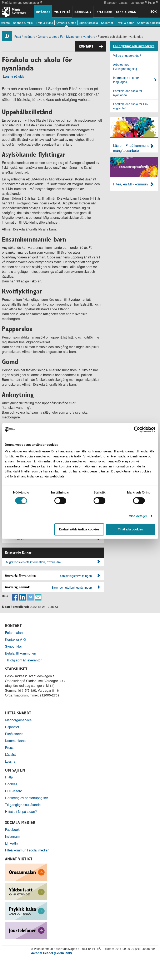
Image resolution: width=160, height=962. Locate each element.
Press (9, 747)
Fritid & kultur (44, 22)
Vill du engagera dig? (127, 55)
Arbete (5, 22)
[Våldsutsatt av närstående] (26, 891)
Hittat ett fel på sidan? (21, 811)
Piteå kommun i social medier (27, 850)
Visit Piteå (62, 12)
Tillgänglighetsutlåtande (23, 804)
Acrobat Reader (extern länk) (51, 953)
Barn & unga (126, 12)
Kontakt (86, 46)
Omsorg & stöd (66, 22)
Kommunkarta (15, 740)
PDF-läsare (13, 790)
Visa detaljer (138, 516)
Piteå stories (14, 733)
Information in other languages (126, 80)
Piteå (17, 36)
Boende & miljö (23, 22)
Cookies (11, 784)
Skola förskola (88, 22)
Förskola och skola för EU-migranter (130, 106)
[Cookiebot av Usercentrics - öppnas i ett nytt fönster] (137, 429)
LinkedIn (11, 843)
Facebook (12, 829)
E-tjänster (110, 2)
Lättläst (123, 2)
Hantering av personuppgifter (26, 797)
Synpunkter (13, 646)
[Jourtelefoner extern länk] (26, 929)
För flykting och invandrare (77, 36)
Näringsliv (82, 12)
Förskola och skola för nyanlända (127, 93)
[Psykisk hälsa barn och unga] (26, 910)
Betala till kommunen (20, 653)
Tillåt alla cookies (130, 529)
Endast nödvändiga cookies (79, 529)
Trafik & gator (125, 22)
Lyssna (10, 761)
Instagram (12, 836)
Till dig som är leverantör (23, 660)
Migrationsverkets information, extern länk (33, 562)
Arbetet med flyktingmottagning (125, 66)
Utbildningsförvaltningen (76, 576)
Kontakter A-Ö (15, 639)
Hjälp (9, 777)
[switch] (60, 500)
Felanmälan (14, 632)
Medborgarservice (18, 720)
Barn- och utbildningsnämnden (71, 587)
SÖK (153, 11)
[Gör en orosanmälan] (26, 871)
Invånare (43, 12)
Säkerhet (107, 22)
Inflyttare (103, 12)
